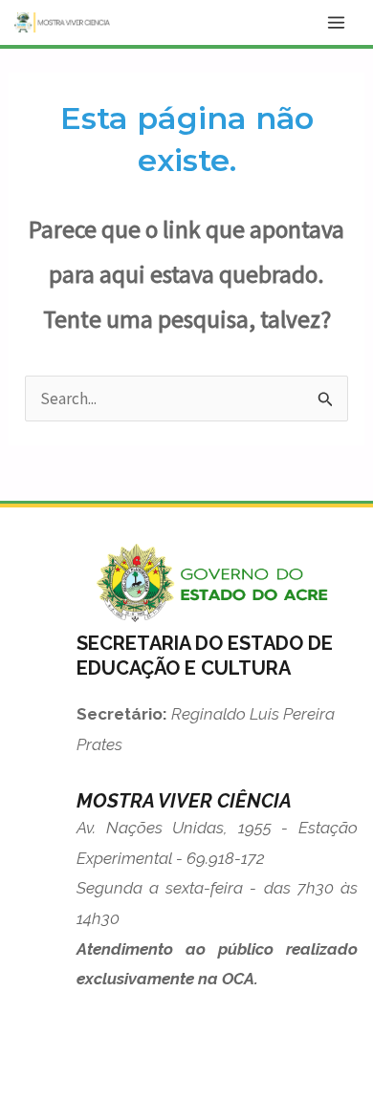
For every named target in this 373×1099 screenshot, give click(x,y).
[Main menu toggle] (337, 22)
